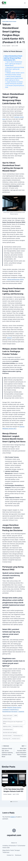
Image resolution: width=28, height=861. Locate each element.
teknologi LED (6, 738)
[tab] (12, 801)
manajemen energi (17, 726)
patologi (9, 337)
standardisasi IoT (17, 735)
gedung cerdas (7, 726)
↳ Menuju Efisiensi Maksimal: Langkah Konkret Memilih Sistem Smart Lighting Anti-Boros (14, 78)
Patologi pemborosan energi (15, 279)
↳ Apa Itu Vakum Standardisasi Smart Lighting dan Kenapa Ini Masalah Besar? (13, 63)
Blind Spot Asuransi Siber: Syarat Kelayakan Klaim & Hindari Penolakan (21, 751)
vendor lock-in (16, 738)
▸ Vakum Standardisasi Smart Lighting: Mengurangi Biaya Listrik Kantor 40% (13, 58)
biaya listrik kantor (7, 715)
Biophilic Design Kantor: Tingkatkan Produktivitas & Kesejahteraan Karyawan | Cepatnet (13, 709)
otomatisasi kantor (8, 729)
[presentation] (14, 778)
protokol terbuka (7, 735)
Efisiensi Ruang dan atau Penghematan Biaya (13, 722)
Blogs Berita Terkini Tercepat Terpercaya (11, 851)
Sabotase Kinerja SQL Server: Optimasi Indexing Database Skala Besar (7, 751)
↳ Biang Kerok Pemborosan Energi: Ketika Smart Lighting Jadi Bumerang (14, 69)
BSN (15, 715)
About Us (14, 843)
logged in (13, 817)
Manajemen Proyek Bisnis (9, 21)
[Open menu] (24, 3)
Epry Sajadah (7, 45)
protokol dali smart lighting (9, 732)
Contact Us (10, 855)
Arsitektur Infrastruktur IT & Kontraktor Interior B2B (14, 846)
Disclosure (18, 855)
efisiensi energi (7, 718)
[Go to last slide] (4, 785)
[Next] (24, 785)
